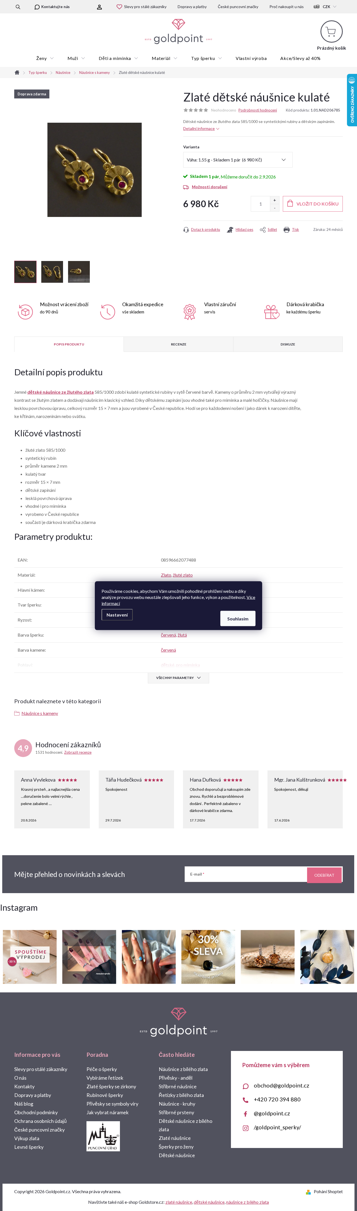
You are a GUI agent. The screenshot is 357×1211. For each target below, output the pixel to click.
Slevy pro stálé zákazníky (145, 6)
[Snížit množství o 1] (274, 207)
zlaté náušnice (178, 1202)
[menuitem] (45, 58)
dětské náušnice (209, 1202)
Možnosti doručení (209, 186)
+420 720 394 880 (277, 1099)
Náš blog (23, 1104)
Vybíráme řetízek (104, 1078)
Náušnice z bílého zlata (183, 1069)
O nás (20, 1078)
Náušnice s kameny (39, 713)
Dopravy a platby (192, 6)
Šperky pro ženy (176, 1147)
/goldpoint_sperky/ (277, 1127)
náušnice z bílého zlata (247, 1202)
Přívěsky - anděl (175, 1078)
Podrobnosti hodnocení (257, 110)
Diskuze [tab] (288, 344)
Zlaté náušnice (175, 1138)
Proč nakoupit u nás (286, 6)
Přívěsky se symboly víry (112, 1104)
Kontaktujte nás (55, 6)
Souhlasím (238, 618)
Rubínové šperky (104, 1095)
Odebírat (324, 875)
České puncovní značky (238, 6)
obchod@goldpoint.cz (281, 1085)
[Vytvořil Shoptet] (309, 1191)
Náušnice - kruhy (177, 1104)
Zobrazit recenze (77, 752)
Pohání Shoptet (328, 1191)
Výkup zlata (26, 1138)
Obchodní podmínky (36, 1112)
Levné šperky (29, 1147)
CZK (326, 6)
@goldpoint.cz (272, 1113)
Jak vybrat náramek (107, 1112)
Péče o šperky (101, 1069)
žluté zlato (183, 574)
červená (168, 634)
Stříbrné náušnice (178, 1086)
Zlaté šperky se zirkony (111, 1086)
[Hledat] (18, 6)
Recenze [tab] (178, 344)
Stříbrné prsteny (176, 1112)
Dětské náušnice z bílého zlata (185, 1125)
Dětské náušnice (177, 1155)
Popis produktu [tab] (69, 344)
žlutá (182, 634)
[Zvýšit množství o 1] (274, 200)
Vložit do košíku (317, 203)
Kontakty (24, 1086)
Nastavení (117, 614)
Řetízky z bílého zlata (181, 1095)
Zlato (166, 574)
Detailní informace (199, 128)
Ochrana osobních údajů (40, 1121)
